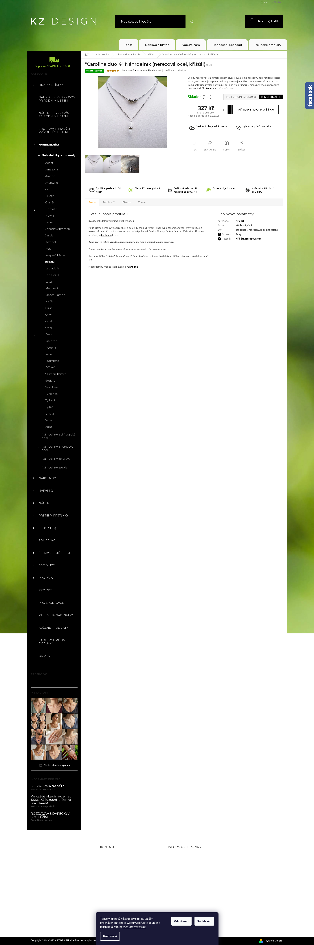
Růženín (50, 367)
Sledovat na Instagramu (57, 765)
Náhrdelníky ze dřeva (56, 458)
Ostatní (45, 656)
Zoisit (48, 427)
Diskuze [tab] (126, 202)
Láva (48, 281)
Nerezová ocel (253, 239)
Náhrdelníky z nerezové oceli (58, 448)
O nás (173, 854)
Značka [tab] (142, 202)
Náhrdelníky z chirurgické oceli (58, 436)
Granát (49, 202)
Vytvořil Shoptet (274, 941)
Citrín (48, 189)
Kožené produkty (53, 627)
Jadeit (49, 222)
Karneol (50, 242)
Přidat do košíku (256, 109)
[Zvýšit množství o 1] (229, 107)
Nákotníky (47, 478)
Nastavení (110, 936)
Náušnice (46, 503)
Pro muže (47, 565)
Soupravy (47, 540)
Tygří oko (51, 394)
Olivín (48, 308)
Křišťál (49, 262)
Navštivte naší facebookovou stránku (125, 886)
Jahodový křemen (57, 229)
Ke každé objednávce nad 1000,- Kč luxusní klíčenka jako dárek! (51, 800)
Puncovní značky (182, 878)
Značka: (175, 70)
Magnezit (51, 288)
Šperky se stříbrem (54, 553)
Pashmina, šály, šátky (56, 615)
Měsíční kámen (55, 295)
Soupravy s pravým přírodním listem (54, 130)
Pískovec (51, 341)
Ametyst (50, 176)
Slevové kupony (181, 872)
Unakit (49, 413)
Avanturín (51, 182)
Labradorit (52, 268)
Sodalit (50, 380)
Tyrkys (49, 407)
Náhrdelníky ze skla (54, 467)
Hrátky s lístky (51, 85)
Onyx (48, 314)
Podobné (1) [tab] (109, 202)
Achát (49, 163)
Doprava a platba (182, 866)
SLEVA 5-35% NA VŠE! (47, 786)
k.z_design (116, 898)
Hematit (51, 209)
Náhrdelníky (49, 144)
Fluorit (49, 196)
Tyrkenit (50, 400)
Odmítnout (181, 921)
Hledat (190, 21)
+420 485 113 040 (123, 875)
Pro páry (46, 578)
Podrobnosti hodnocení (148, 70)
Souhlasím (204, 921)
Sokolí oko (52, 387)
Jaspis (49, 235)
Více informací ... (227, 88)
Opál (48, 328)
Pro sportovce (51, 602)
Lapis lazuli (52, 275)
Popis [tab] (92, 202)
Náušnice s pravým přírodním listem (54, 114)
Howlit (49, 215)
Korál (48, 248)
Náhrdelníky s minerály (58, 155)
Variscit (49, 420)
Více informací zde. (134, 927)
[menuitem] (128, 44)
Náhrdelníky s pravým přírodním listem (57, 98)
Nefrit (49, 301)
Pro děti (46, 590)
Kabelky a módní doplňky (52, 641)
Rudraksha (52, 361)
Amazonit (51, 169)
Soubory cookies (182, 890)
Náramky (46, 490)
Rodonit (50, 347)
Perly (48, 334)
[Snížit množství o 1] (229, 112)
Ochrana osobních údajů (189, 884)
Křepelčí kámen (56, 255)
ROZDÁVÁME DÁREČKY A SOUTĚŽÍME (50, 815)
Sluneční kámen (56, 374)
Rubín (49, 354)
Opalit (49, 321)
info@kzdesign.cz (123, 866)
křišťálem (205, 88)
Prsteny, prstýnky (53, 515)
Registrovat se (271, 96)
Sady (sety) (47, 528)
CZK (263, 2)
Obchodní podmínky (186, 860)
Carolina (133, 267)
